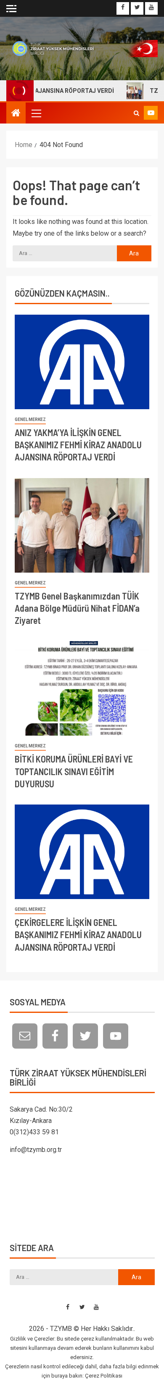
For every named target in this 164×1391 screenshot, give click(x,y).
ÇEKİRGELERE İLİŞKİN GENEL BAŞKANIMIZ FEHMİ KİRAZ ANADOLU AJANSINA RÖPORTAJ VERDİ (78, 934)
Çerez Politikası (103, 1376)
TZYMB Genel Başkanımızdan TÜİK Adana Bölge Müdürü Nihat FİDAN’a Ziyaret (77, 608)
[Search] (136, 113)
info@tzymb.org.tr (36, 1150)
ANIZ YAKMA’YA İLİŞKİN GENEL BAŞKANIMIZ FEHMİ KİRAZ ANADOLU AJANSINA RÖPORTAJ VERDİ (78, 445)
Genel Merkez (30, 419)
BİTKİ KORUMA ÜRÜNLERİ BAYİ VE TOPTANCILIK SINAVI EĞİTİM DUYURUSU (74, 771)
